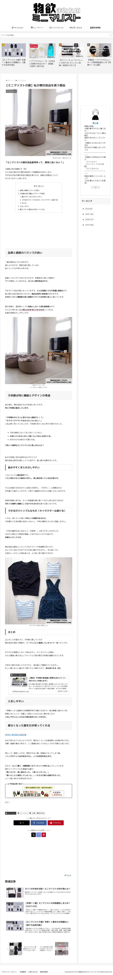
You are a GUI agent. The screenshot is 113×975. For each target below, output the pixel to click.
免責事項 (23, 972)
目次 (35, 186)
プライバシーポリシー (10, 972)
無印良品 (41, 813)
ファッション (12, 813)
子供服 (33, 813)
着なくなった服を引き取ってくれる (32, 209)
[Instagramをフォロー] (38, 835)
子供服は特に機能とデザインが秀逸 (32, 194)
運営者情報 (44, 972)
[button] (111, 35)
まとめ (24, 203)
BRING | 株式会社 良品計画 (15, 734)
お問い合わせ (33, 972)
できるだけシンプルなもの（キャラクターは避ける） (40, 200)
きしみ (95, 123)
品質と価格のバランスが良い (30, 190)
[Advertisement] (38, 230)
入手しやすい (24, 206)
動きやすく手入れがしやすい (32, 197)
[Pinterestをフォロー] (43, 835)
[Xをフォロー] (33, 835)
